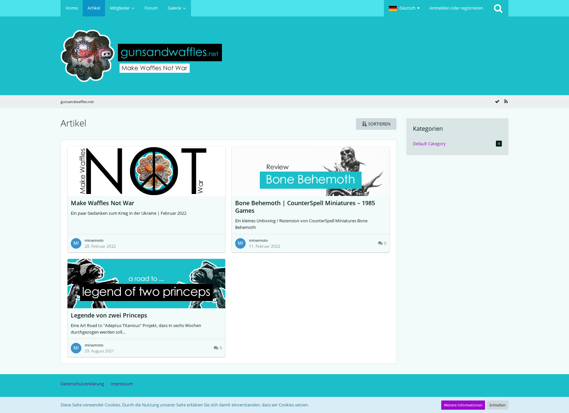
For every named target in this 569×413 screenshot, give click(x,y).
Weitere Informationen (463, 404)
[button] (404, 8)
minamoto (94, 240)
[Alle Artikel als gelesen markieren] (497, 101)
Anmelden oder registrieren (456, 8)
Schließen (497, 404)
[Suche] (498, 8)
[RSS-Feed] (505, 101)
